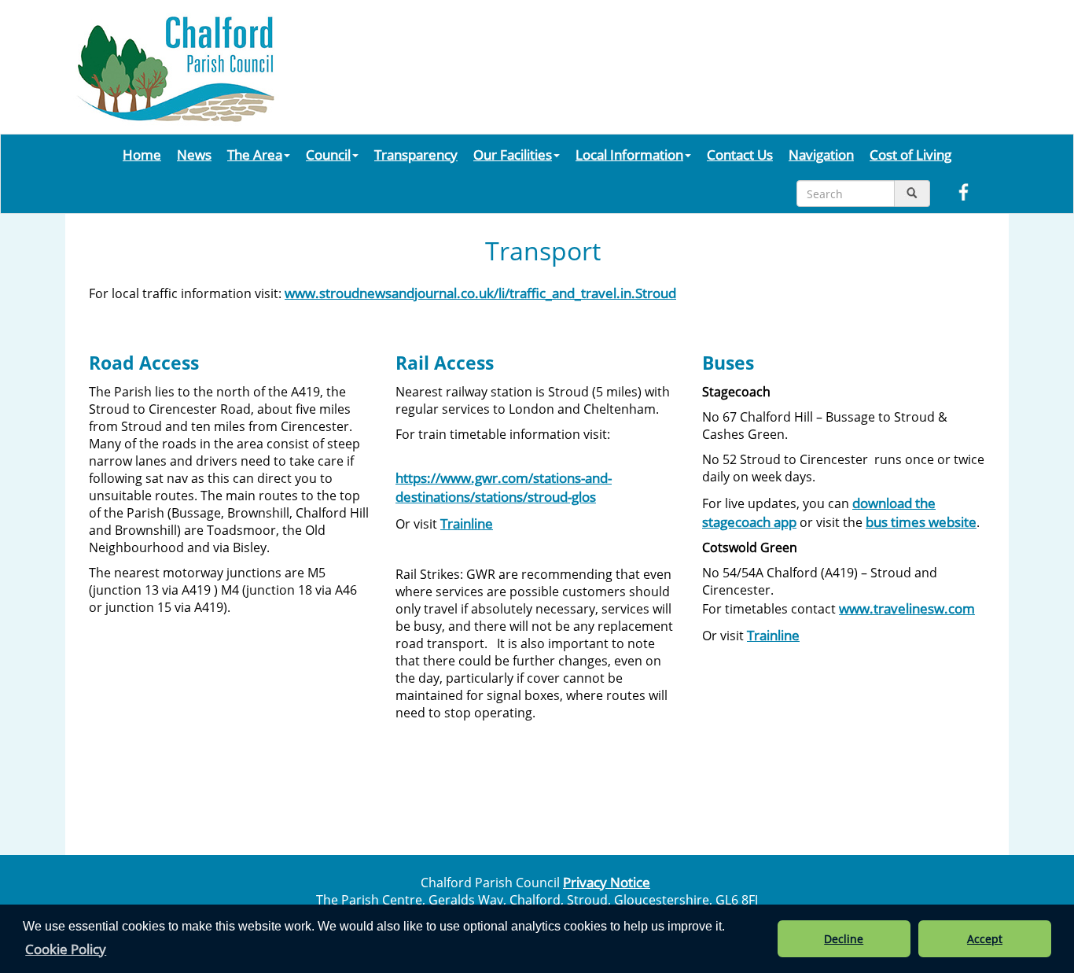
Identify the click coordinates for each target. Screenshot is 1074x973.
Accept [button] (984, 938)
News (194, 154)
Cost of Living (910, 154)
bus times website (921, 521)
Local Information (629, 154)
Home (142, 154)
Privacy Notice (606, 881)
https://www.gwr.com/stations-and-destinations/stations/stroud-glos (503, 487)
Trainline (466, 523)
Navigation (821, 154)
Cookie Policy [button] (65, 948)
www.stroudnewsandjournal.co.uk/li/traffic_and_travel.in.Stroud (480, 292)
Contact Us (740, 154)
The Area (254, 154)
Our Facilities (512, 154)
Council (328, 154)
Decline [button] (843, 938)
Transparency (416, 154)
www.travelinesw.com (907, 608)
